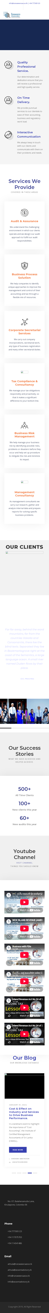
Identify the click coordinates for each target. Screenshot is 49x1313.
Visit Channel (24, 863)
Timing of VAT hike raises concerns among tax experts (22, 1111)
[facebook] (24, 6)
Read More (18, 1140)
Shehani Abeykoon (20, 1149)
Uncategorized (20, 1152)
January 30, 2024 (18, 1105)
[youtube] (28, 6)
